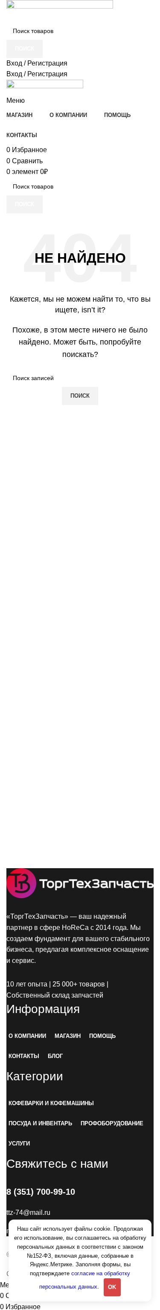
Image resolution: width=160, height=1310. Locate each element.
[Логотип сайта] (59, 10)
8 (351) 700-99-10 (40, 1191)
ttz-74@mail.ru (28, 1212)
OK (112, 1287)
